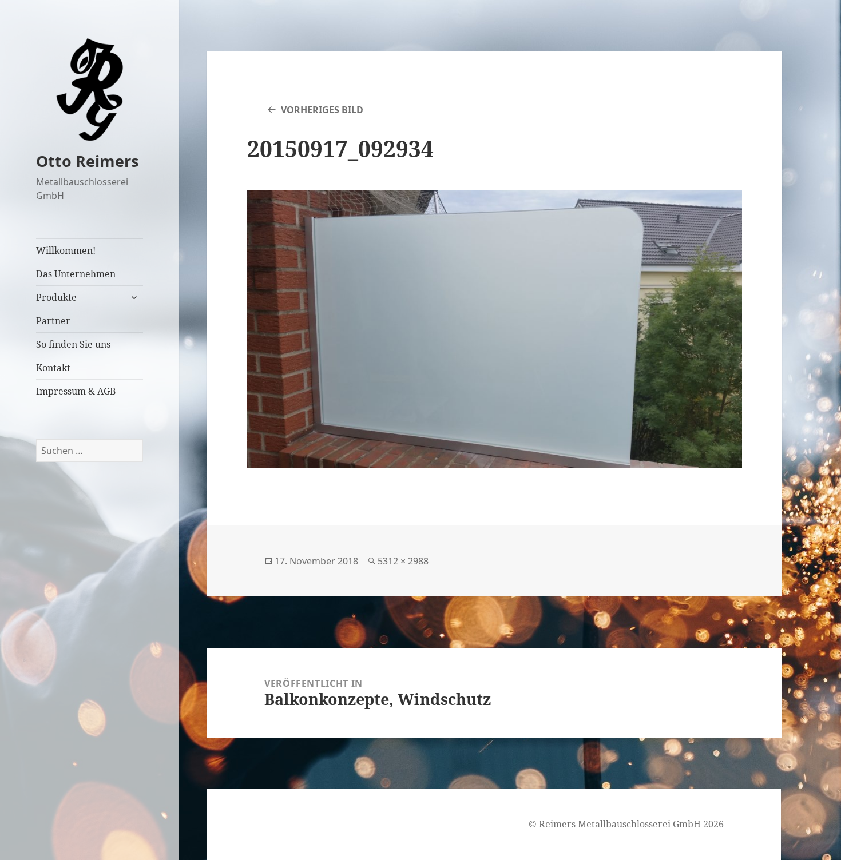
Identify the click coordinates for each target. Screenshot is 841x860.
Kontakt (53, 367)
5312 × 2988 (403, 561)
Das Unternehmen (76, 274)
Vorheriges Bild (322, 109)
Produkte (56, 297)
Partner (53, 320)
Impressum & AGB (76, 391)
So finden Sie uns (73, 344)
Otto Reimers (87, 161)
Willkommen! (66, 250)
